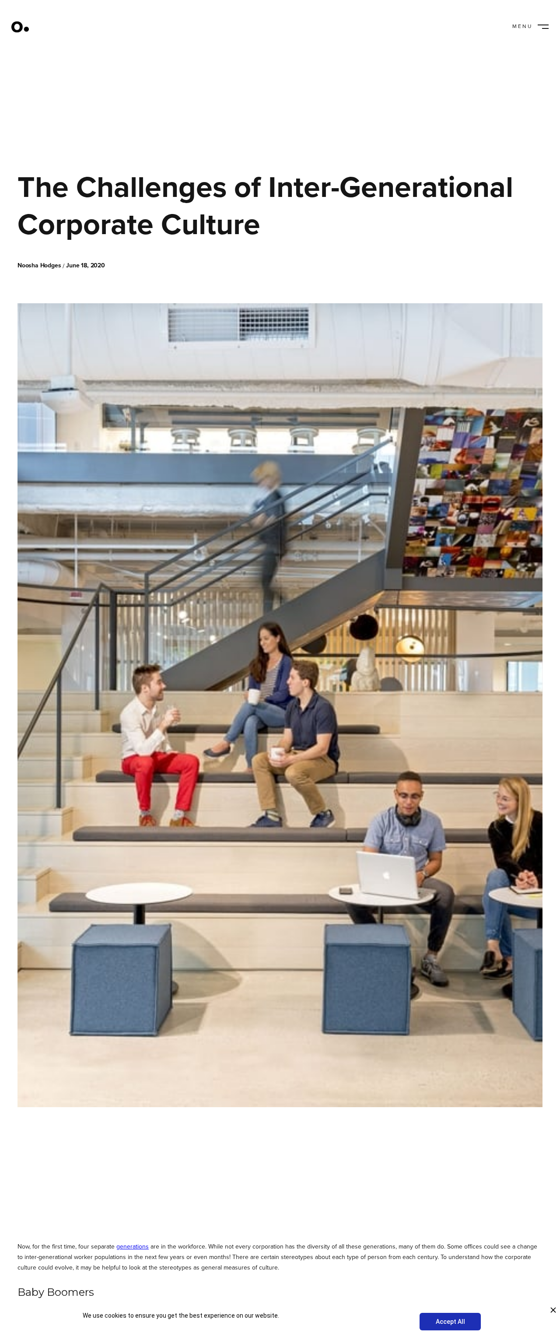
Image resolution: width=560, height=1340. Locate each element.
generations (132, 1246)
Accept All (450, 1321)
